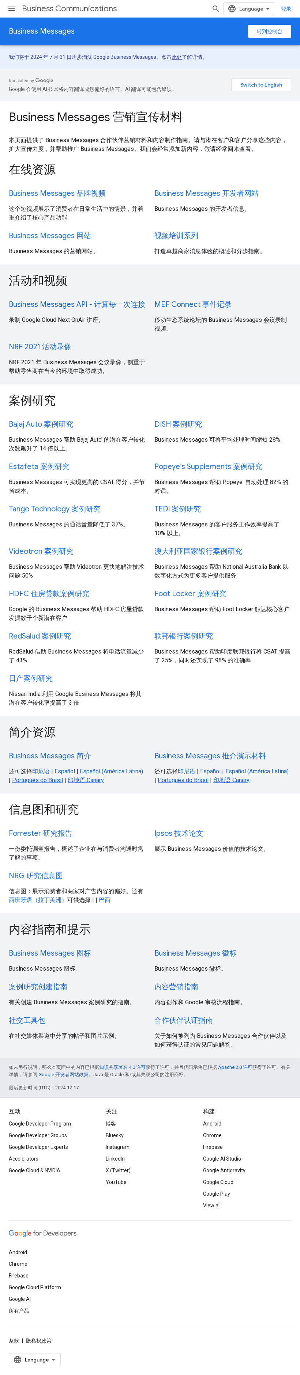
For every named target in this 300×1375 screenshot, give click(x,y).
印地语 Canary (86, 780)
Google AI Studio (222, 1159)
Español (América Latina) (111, 771)
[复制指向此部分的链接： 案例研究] (65, 401)
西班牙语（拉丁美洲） (38, 899)
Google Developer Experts (38, 1147)
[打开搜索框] (215, 8)
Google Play (216, 1194)
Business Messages (42, 31)
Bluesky (115, 1135)
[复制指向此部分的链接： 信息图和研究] (89, 810)
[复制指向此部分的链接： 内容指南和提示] (100, 930)
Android (212, 1124)
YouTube (116, 1182)
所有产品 (19, 1311)
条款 (14, 1341)
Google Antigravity (224, 1170)
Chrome (212, 1135)
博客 (111, 1124)
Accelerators (23, 1159)
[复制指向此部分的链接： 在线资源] (65, 170)
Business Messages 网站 (50, 235)
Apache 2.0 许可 (235, 1067)
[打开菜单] (11, 9)
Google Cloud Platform (35, 1287)
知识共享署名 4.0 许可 (122, 1067)
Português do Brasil (37, 780)
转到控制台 (269, 31)
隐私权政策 (39, 1341)
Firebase (213, 1147)
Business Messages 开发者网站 (206, 193)
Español (65, 771)
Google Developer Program (40, 1124)
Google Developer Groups (38, 1135)
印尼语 (41, 771)
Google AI (20, 1299)
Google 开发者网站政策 (63, 1074)
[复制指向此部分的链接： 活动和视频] (77, 281)
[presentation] (150, 117)
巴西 (104, 899)
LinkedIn (115, 1159)
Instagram (118, 1147)
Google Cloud (218, 1182)
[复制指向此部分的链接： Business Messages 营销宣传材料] (192, 118)
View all (212, 1205)
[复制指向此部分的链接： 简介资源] (65, 733)
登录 (286, 9)
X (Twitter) (118, 1170)
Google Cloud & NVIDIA (34, 1170)
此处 (177, 57)
